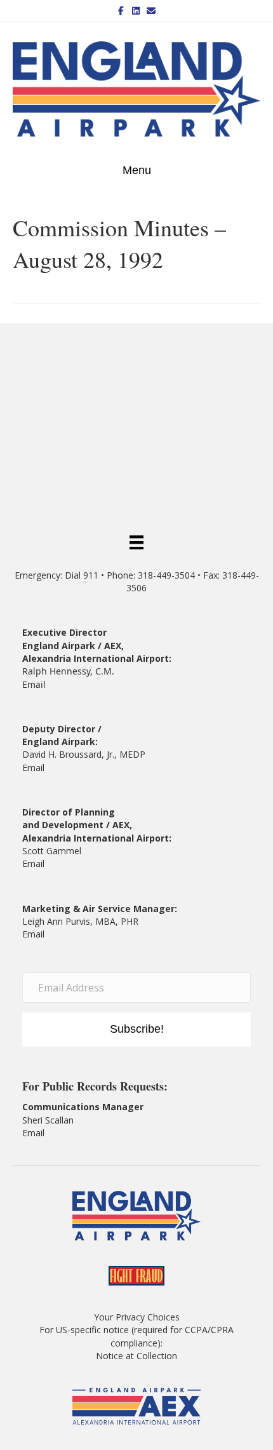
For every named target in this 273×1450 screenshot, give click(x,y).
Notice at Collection (136, 1356)
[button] (136, 1029)
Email (34, 684)
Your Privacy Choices (137, 1317)
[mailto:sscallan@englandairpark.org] (45, 1133)
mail (35, 863)
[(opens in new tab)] (136, 1405)
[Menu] (136, 541)
